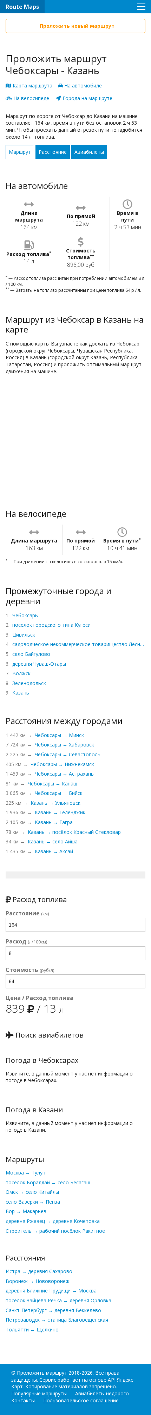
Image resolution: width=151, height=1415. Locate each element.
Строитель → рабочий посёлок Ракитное (55, 1231)
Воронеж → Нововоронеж (38, 1281)
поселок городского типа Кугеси (51, 624)
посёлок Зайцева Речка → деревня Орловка (58, 1300)
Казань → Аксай (54, 851)
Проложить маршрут (42, 1372)
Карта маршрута (31, 85)
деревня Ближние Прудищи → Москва (51, 1290)
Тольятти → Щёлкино (32, 1329)
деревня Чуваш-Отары (39, 663)
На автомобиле (82, 85)
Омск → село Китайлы (32, 1192)
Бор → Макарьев (26, 1211)
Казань (20, 692)
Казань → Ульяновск (55, 802)
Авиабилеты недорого (102, 1393)
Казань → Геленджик (60, 812)
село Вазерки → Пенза (33, 1201)
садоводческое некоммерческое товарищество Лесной (78, 644)
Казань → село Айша (53, 841)
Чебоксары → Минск (59, 735)
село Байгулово (31, 654)
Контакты (23, 1400)
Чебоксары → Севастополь (67, 754)
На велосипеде (30, 98)
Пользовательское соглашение (81, 1400)
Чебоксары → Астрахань (64, 773)
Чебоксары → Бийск (59, 793)
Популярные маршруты (39, 1393)
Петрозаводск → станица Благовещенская (57, 1319)
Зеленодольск (29, 683)
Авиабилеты (89, 152)
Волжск (21, 673)
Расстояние (53, 152)
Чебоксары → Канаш (52, 783)
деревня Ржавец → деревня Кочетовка (53, 1221)
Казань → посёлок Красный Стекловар (74, 832)
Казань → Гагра (54, 822)
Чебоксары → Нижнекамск (62, 764)
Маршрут (20, 152)
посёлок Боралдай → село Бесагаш (48, 1182)
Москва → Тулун (25, 1172)
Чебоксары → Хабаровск (64, 744)
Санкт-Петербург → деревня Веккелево (53, 1310)
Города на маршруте (86, 98)
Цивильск (23, 634)
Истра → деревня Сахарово (39, 1271)
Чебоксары (25, 615)
